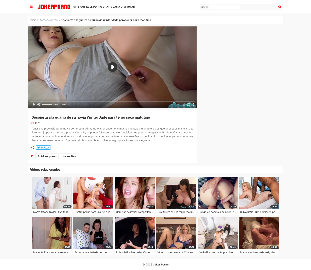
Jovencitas (69, 156)
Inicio (33, 20)
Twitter (44, 147)
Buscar (204, 7)
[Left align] (31, 7)
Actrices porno (49, 20)
